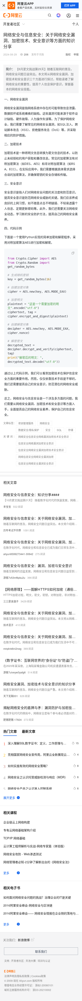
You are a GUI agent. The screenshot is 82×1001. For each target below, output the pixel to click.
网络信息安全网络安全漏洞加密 (36, 457)
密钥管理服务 (25, 423)
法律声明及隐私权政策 (16, 976)
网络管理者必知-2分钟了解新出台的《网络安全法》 (37, 862)
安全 (47, 430)
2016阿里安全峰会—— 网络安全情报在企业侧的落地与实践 (41, 913)
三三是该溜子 (11, 601)
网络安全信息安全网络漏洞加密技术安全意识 (43, 436)
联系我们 (41, 951)
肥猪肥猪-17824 (12, 719)
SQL (59, 430)
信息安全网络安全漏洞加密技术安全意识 (41, 450)
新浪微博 (24, 940)
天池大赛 (31, 960)
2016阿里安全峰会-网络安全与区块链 (27, 905)
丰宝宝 (7, 506)
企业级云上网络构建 (16, 822)
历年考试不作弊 (12, 530)
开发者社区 (17, 960)
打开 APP (69, 5)
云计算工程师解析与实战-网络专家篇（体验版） (34, 846)
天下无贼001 (10, 696)
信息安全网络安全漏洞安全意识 (36, 463)
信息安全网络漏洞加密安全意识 (36, 443)
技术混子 (8, 625)
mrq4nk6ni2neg (12, 648)
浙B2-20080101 (44, 985)
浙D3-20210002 (42, 990)
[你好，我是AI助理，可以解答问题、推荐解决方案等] (58, 15)
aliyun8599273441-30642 (18, 554)
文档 (6, 960)
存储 (70, 430)
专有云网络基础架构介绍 (19, 830)
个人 (75, 24)
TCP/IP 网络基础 (14, 838)
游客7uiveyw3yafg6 (14, 672)
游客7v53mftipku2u (14, 577)
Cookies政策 (38, 976)
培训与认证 (44, 960)
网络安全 (45, 423)
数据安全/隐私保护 (28, 430)
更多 (6, 873)
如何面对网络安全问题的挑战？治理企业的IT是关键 (37, 897)
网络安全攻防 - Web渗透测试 (22, 854)
